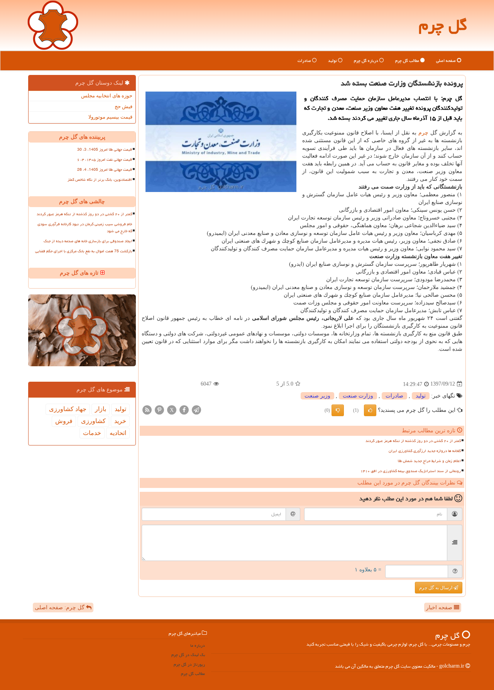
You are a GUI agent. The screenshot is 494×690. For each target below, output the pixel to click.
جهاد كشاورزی (67, 409)
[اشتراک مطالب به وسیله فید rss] (147, 409)
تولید (333, 60)
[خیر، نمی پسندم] (338, 410)
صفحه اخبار (440, 607)
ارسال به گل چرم (436, 587)
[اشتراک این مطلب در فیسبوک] (184, 409)
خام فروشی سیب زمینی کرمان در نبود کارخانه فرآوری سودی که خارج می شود (84, 227)
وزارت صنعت (358, 396)
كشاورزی (93, 421)
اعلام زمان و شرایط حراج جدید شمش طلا (429, 461)
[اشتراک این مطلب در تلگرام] (196, 409)
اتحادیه (118, 433)
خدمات (92, 433)
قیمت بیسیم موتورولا (110, 117)
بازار (100, 409)
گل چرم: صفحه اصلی (60, 607)
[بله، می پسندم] (370, 410)
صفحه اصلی (446, 60)
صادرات (305, 60)
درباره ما (197, 645)
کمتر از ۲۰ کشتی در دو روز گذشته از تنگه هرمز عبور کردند (413, 441)
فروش (64, 421)
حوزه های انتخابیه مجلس (106, 96)
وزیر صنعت (317, 396)
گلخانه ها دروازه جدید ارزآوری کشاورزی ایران (425, 451)
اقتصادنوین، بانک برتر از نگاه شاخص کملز (100, 180)
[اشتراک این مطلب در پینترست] (159, 409)
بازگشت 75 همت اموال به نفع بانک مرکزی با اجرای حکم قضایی (83, 251)
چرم (423, 133)
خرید (120, 421)
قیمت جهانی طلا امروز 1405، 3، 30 (104, 149)
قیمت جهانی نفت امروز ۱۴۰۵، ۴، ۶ (104, 159)
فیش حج (123, 106)
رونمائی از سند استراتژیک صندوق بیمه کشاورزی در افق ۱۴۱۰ (410, 471)
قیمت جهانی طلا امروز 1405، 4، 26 (104, 169)
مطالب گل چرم (407, 60)
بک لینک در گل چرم (188, 655)
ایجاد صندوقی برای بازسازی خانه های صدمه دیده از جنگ (88, 241)
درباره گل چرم (366, 60)
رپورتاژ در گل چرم (189, 664)
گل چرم (443, 24)
